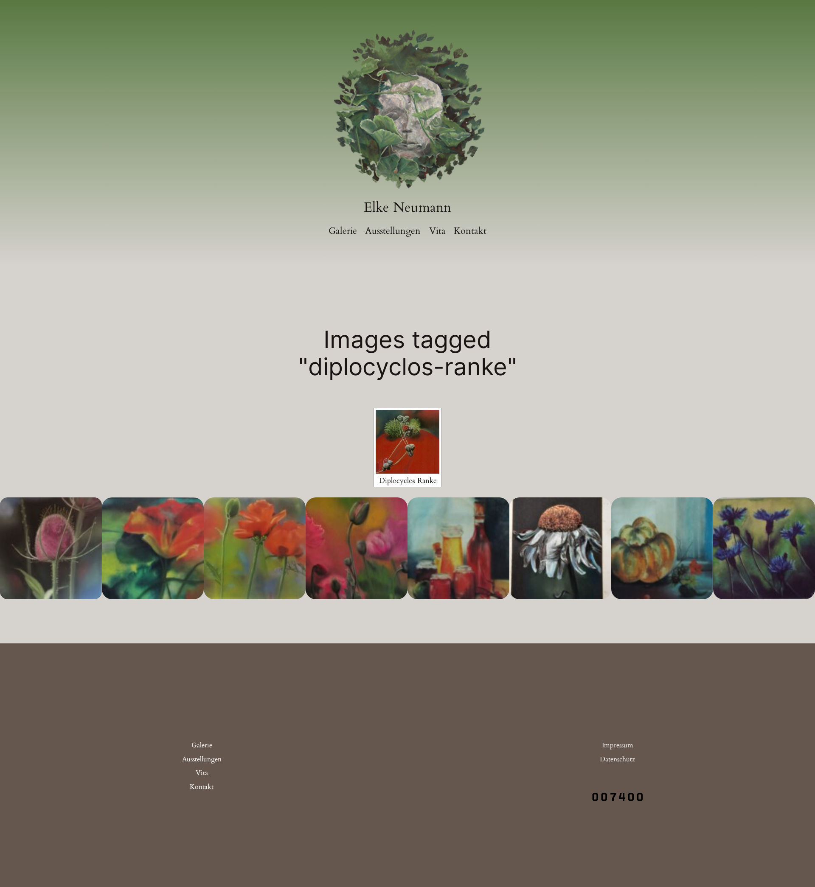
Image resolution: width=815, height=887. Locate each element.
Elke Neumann (407, 207)
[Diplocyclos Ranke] (407, 442)
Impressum (617, 745)
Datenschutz (617, 759)
